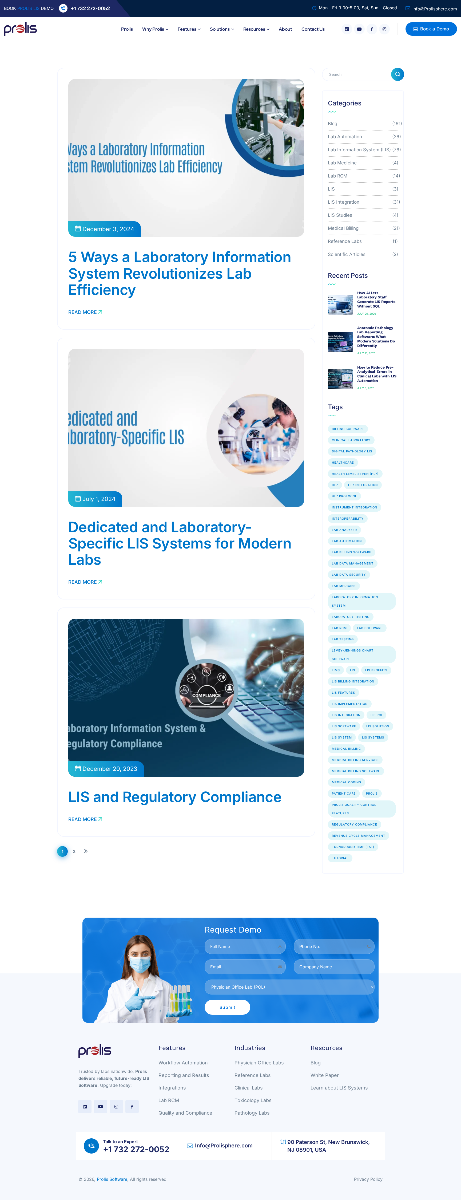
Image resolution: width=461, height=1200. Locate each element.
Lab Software (370, 628)
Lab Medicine (363, 162)
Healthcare (343, 462)
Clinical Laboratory (351, 440)
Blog (363, 123)
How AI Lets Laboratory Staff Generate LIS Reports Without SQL (376, 299)
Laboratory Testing (350, 617)
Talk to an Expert (120, 1141)
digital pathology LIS (352, 451)
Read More (82, 312)
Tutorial (340, 858)
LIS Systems (373, 737)
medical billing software (356, 771)
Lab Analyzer (344, 530)
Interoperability (348, 518)
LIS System (342, 737)
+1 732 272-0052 (90, 8)
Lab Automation (363, 136)
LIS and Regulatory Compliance (174, 797)
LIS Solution (377, 726)
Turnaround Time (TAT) (353, 847)
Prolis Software (112, 1179)
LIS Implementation (350, 704)
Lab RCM (363, 176)
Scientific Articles (363, 254)
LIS (363, 189)
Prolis (372, 793)
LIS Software (344, 726)
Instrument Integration (354, 507)
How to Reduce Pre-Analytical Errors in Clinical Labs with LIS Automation (376, 374)
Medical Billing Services (355, 760)
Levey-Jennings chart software (352, 655)
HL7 (335, 485)
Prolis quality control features (354, 809)
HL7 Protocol (344, 496)
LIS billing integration (353, 681)
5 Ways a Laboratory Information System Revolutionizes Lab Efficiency (179, 273)
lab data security (349, 575)
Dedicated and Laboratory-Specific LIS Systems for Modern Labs (179, 543)
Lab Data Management (352, 563)
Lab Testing (343, 639)
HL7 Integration (363, 485)
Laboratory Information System (355, 601)
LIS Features (343, 692)
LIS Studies (363, 215)
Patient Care (344, 793)
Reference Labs (363, 241)
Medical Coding (346, 782)
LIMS (336, 670)
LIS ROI (376, 715)
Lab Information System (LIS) (363, 149)
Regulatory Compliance (354, 824)
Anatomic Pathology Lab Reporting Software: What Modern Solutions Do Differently (376, 337)
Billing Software (348, 429)
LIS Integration (363, 202)
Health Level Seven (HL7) (355, 474)
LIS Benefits (376, 670)
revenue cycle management (358, 836)
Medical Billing (363, 228)
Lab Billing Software (351, 552)
